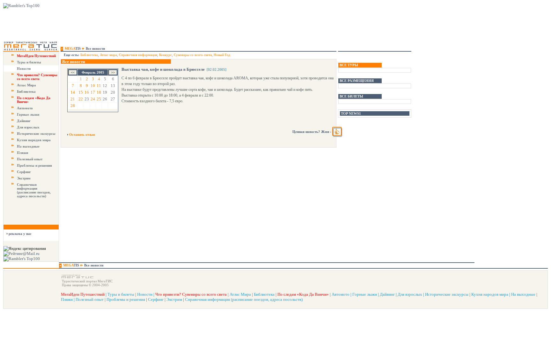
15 (80, 92)
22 (80, 99)
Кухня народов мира (34, 140)
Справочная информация (138, 55)
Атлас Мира (26, 85)
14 (72, 92)
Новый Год (222, 55)
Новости (24, 68)
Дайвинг (24, 121)
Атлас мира (108, 55)
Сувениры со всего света (193, 55)
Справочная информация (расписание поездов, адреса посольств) (34, 190)
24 (93, 99)
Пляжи (22, 153)
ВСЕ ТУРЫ (349, 65)
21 (72, 99)
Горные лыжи (28, 114)
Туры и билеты (29, 62)
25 (99, 99)
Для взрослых (28, 127)
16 (86, 92)
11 (99, 85)
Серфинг (24, 172)
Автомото (25, 108)
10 (93, 85)
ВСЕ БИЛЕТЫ (351, 96)
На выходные (28, 146)
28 (72, 105)
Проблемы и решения (34, 165)
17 (93, 92)
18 (99, 92)
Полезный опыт (29, 159)
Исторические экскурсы (36, 133)
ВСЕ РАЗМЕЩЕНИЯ (357, 81)
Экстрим (24, 178)
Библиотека (26, 91)
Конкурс (165, 55)
